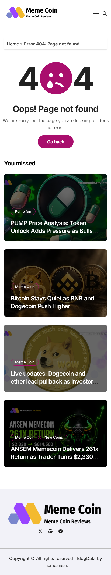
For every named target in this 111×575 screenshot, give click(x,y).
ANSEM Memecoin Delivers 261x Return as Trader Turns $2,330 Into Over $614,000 (54, 456)
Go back (55, 141)
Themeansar (55, 565)
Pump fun (23, 211)
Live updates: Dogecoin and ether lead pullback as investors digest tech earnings (53, 381)
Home (13, 44)
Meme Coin (24, 287)
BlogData (86, 558)
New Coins (53, 437)
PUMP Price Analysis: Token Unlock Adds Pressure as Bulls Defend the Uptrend (51, 230)
